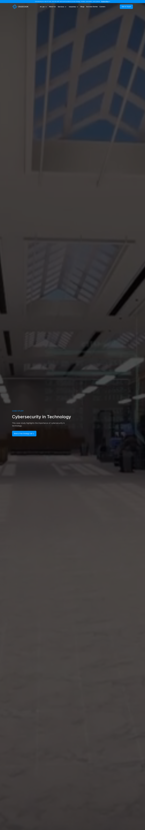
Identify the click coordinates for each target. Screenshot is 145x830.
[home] (20, 6)
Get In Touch (126, 7)
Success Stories (92, 7)
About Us (52, 7)
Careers (102, 7)
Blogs (82, 7)
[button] (43, 7)
